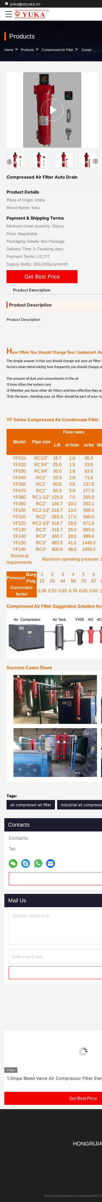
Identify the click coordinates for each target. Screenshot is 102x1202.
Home (8, 50)
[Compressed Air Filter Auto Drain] (52, 110)
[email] (50, 863)
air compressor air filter (30, 804)
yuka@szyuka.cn (25, 4)
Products (27, 50)
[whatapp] (38, 863)
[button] (95, 161)
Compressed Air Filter (57, 50)
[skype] (25, 863)
